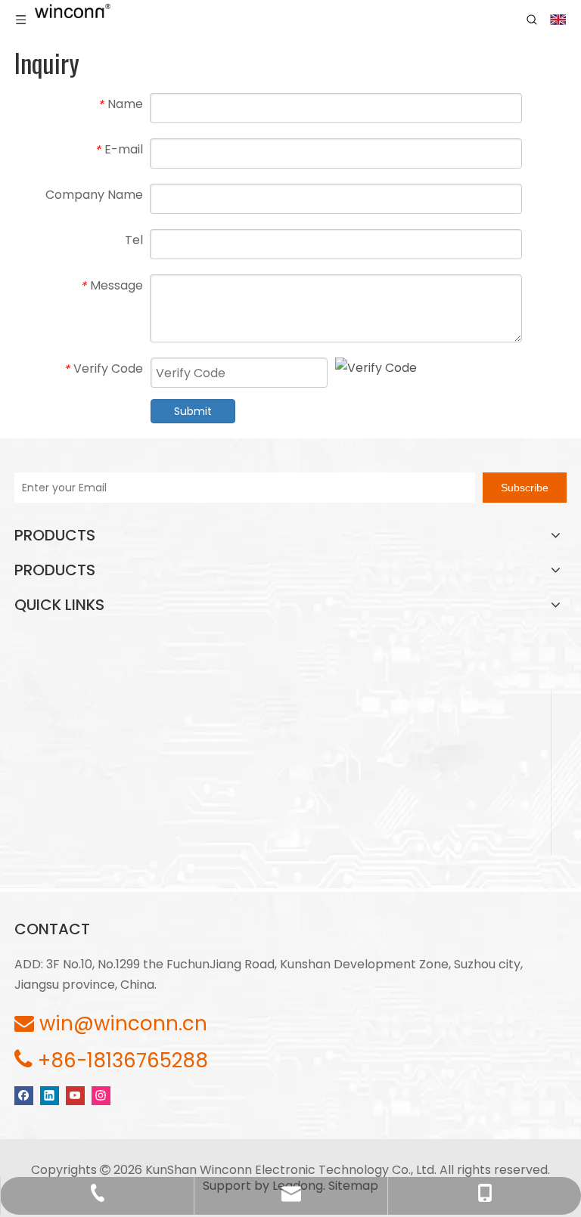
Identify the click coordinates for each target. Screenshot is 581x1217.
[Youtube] (75, 1095)
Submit (193, 411)
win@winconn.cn (123, 1023)
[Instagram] (101, 1095)
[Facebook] (23, 1095)
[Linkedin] (49, 1095)
